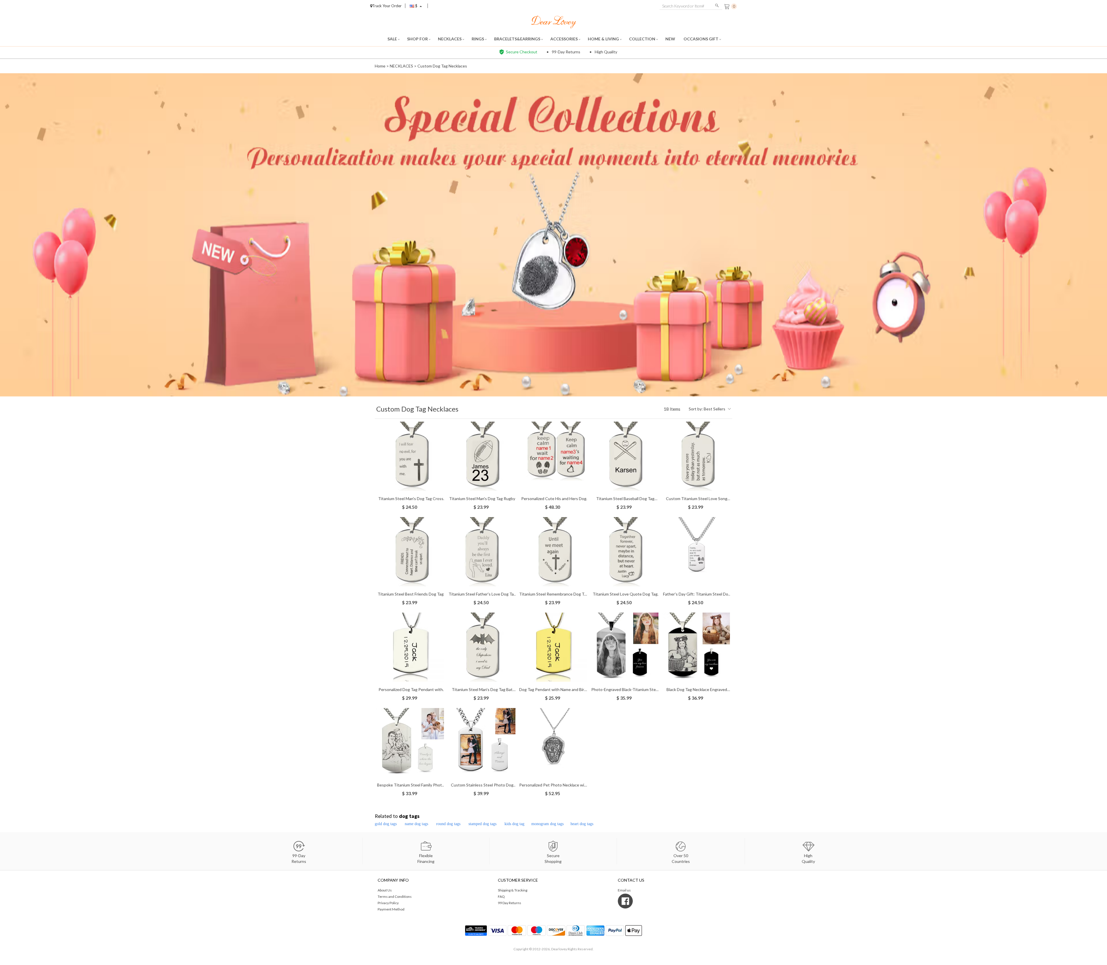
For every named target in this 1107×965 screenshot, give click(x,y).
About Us (385, 890)
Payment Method (391, 909)
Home (380, 65)
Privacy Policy (388, 903)
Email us (624, 890)
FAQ (501, 896)
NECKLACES (450, 38)
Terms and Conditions (395, 896)
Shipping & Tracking (512, 890)
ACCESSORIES (564, 38)
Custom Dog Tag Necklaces (442, 65)
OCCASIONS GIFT (701, 38)
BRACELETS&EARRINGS (517, 38)
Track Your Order (387, 5)
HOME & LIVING (604, 38)
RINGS (478, 38)
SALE (392, 38)
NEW (670, 38)
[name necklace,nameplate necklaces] (553, 21)
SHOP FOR (418, 38)
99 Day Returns (509, 903)
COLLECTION (642, 38)
